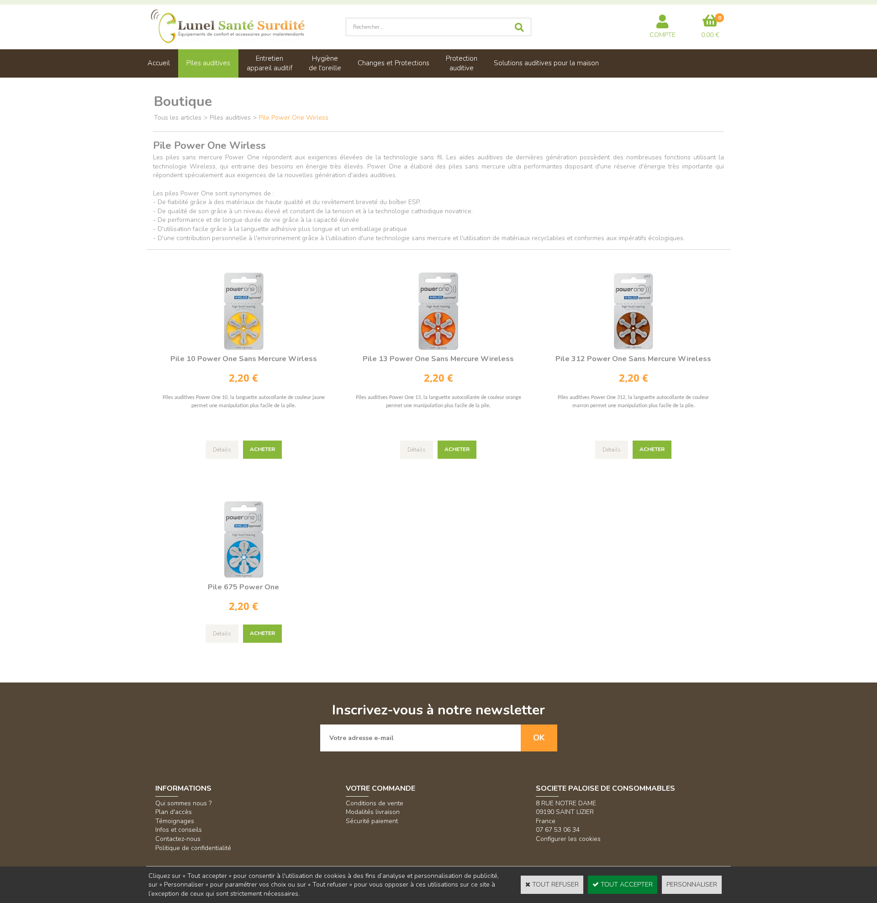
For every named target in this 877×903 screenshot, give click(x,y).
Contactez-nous (178, 839)
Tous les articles (177, 117)
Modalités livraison (373, 812)
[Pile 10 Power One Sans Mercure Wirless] (244, 349)
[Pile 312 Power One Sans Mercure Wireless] (633, 349)
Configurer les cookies (568, 839)
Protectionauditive (461, 63)
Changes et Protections (393, 63)
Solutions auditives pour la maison (546, 63)
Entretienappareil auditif (269, 63)
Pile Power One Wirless (293, 117)
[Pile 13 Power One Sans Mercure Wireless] (438, 349)
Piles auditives (208, 63)
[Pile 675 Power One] (244, 577)
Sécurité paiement (372, 821)
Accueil (159, 63)
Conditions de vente (374, 803)
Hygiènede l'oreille (325, 63)
